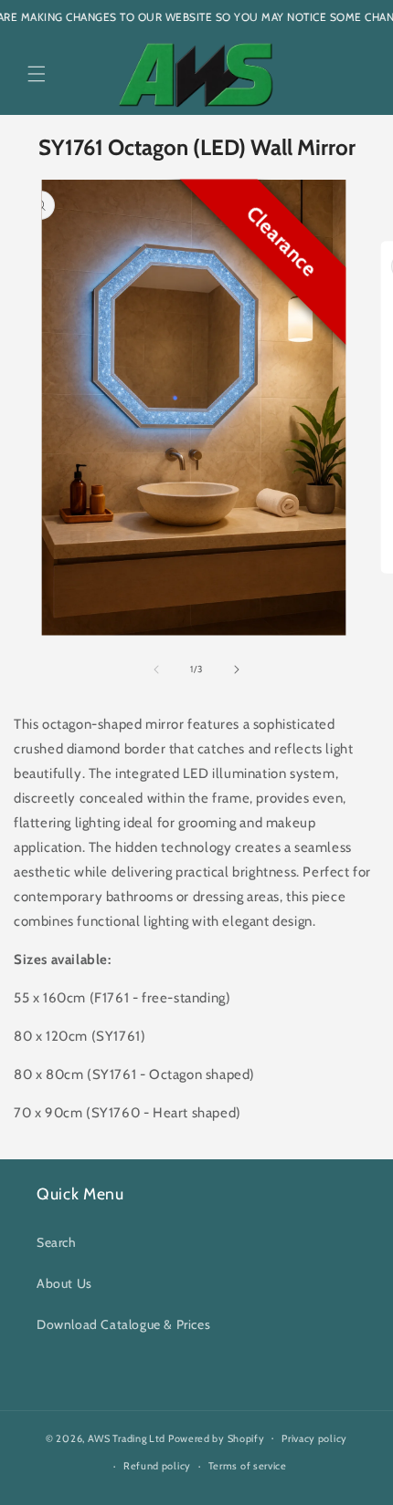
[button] (36, 74)
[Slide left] (156, 669)
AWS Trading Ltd (127, 1437)
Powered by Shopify (216, 1437)
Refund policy (157, 1465)
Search (57, 1242)
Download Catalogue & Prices (123, 1324)
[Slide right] (237, 669)
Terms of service (247, 1465)
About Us (64, 1283)
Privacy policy (314, 1438)
